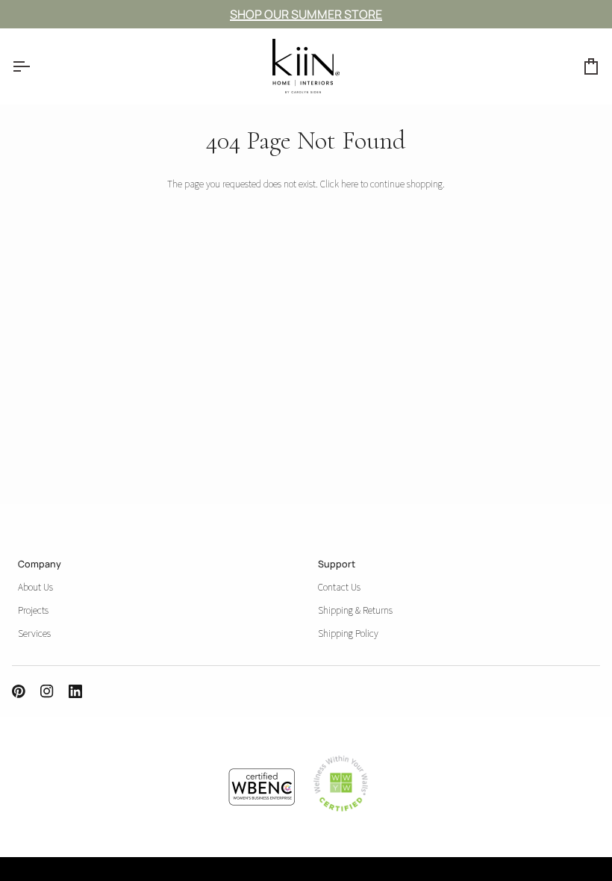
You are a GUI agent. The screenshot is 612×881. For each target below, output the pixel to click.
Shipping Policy (348, 633)
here (349, 183)
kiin (28, 872)
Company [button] (39, 564)
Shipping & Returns (355, 610)
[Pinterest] (18, 691)
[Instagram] (47, 691)
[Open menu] (34, 66)
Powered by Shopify (110, 872)
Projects (33, 610)
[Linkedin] (75, 691)
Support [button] (336, 564)
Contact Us (339, 587)
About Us (35, 587)
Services (34, 633)
